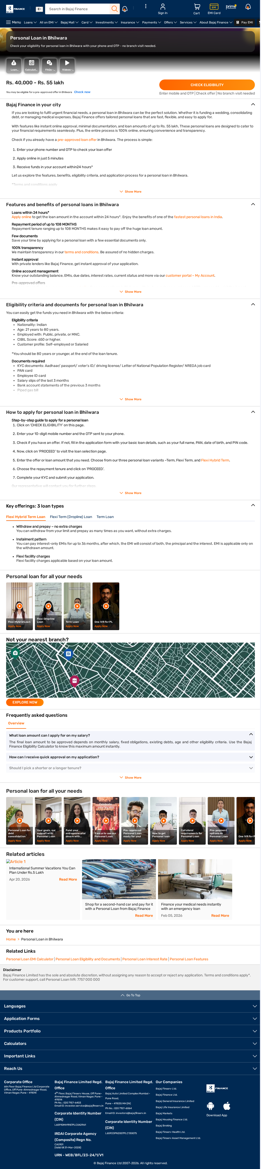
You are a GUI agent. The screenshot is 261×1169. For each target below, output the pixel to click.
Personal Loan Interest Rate (144, 959)
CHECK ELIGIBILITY (207, 85)
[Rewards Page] (231, 8)
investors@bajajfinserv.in (131, 1113)
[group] (130, 674)
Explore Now (24, 702)
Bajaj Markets (164, 1113)
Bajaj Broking (164, 1125)
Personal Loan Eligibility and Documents (88, 959)
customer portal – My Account (190, 275)
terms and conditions (81, 252)
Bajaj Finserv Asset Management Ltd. (178, 1138)
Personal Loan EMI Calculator (29, 959)
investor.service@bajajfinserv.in (84, 1105)
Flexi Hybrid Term (215, 460)
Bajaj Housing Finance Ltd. (172, 1119)
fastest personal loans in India (198, 217)
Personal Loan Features (189, 959)
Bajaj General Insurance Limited (175, 1101)
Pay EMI (247, 22)
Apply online (21, 217)
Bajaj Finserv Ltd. (166, 1088)
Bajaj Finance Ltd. (167, 1094)
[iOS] (227, 1106)
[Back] (39, 9)
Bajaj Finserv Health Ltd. (170, 1132)
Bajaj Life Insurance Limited (172, 1107)
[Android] (210, 1106)
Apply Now (14, 626)
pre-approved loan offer (77, 140)
